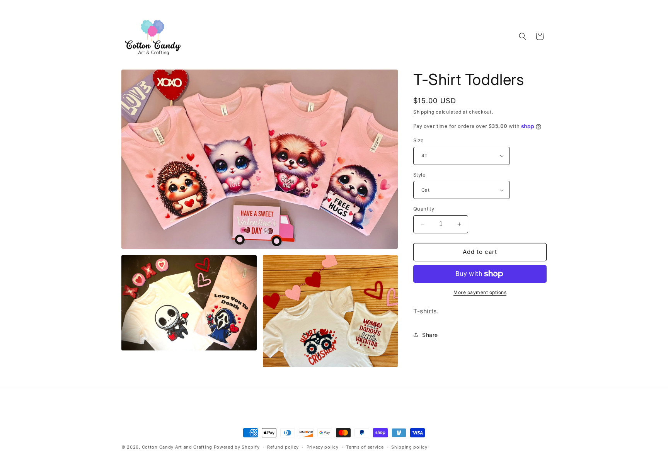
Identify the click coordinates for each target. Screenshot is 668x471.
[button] (522, 36)
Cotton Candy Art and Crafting (177, 447)
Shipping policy (409, 447)
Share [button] (430, 335)
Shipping (424, 112)
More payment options (479, 292)
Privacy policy (323, 447)
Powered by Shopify (237, 447)
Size (418, 140)
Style (419, 175)
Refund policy (283, 447)
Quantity (423, 209)
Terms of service (364, 447)
